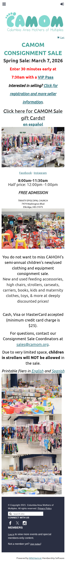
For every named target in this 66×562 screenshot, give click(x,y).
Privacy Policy (45, 508)
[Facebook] (10, 523)
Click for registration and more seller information (34, 93)
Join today (35, 544)
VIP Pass (46, 77)
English (37, 370)
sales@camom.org (32, 344)
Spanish (58, 370)
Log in (11, 534)
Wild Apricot (35, 558)
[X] (17, 523)
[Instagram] (24, 523)
